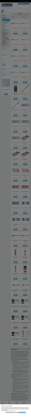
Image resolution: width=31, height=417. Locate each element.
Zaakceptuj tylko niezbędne (9, 412)
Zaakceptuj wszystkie (22, 412)
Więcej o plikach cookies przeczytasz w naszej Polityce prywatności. (8, 410)
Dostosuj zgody (16, 412)
